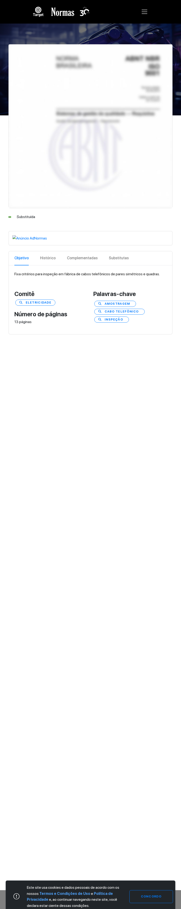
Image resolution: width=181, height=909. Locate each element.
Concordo (151, 896)
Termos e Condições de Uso (64, 893)
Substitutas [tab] (119, 258)
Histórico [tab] (48, 258)
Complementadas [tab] (82, 258)
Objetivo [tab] (21, 258)
